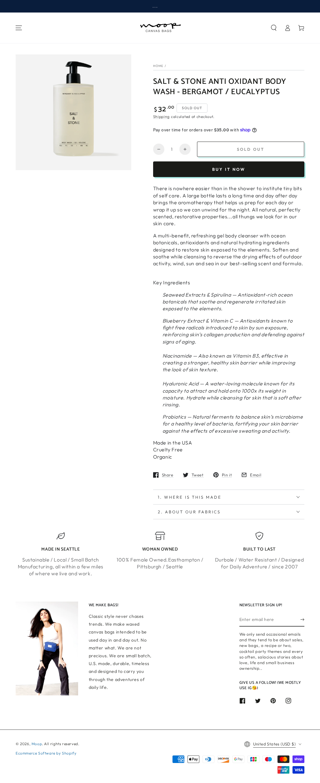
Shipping (161, 116)
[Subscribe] (302, 619)
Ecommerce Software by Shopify (46, 753)
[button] (274, 28)
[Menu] (19, 28)
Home (158, 66)
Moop (37, 743)
